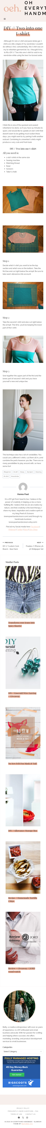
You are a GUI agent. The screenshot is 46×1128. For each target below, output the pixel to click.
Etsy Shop (33, 530)
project (30, 472)
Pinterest (12, 530)
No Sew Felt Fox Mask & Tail (22, 763)
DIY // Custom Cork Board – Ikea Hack (11, 546)
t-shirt (6, 476)
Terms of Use (16, 1114)
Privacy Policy (23, 1108)
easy (22, 472)
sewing (38, 472)
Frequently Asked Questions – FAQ (23, 1111)
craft (16, 472)
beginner (7, 472)
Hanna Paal (23, 494)
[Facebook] (19, 1117)
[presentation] (23, 592)
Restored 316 (27, 1124)
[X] (23, 1117)
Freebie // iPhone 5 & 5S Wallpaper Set (34, 546)
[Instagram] (27, 1117)
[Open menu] (5, 19)
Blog (26, 530)
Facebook (35, 527)
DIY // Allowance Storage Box (22, 830)
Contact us (30, 1114)
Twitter (20, 530)
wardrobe (15, 476)
